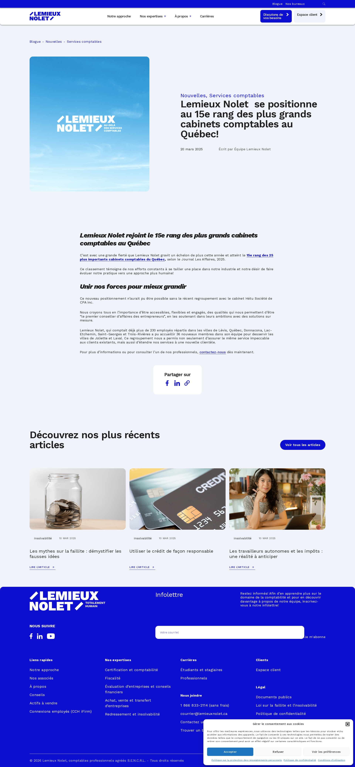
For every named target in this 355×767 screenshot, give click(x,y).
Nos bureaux (295, 4)
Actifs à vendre (43, 703)
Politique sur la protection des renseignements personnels (247, 760)
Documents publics (274, 697)
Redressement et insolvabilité (132, 714)
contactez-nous (213, 352)
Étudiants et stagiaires (201, 670)
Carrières (207, 16)
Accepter (230, 752)
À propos (181, 16)
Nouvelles (54, 41)
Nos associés (41, 678)
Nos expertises (151, 16)
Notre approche (119, 16)
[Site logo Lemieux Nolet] (45, 16)
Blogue (277, 4)
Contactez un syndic (199, 722)
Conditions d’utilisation (331, 760)
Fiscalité (112, 678)
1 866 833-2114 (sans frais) (204, 705)
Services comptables (84, 41)
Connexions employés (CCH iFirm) (61, 711)
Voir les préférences (326, 752)
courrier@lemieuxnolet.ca (204, 713)
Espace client (268, 670)
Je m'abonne (314, 637)
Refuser (278, 752)
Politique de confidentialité (300, 760)
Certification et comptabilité (131, 670)
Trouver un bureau (197, 730)
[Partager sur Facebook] (167, 383)
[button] (347, 724)
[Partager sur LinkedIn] (177, 383)
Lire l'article (40, 567)
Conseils (37, 695)
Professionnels (193, 678)
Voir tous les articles (302, 445)
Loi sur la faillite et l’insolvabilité (286, 705)
